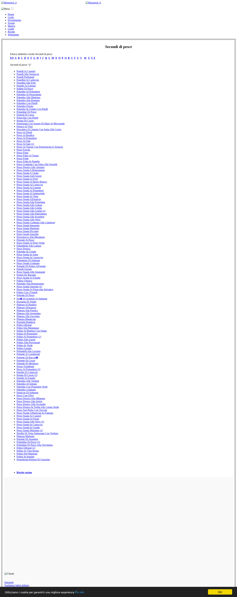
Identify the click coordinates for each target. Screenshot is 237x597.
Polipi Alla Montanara (28, 328)
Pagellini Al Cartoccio (28, 80)
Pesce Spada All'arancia (29, 199)
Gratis (11, 17)
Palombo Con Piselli (27, 103)
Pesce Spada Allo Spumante (31, 272)
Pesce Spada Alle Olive (28, 219)
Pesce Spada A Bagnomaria (31, 170)
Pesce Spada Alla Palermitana (32, 213)
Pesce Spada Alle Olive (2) (30, 421)
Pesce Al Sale (23, 141)
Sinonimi (9, 582)
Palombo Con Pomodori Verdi (32, 386)
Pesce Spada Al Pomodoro (30, 190)
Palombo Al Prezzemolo (29, 94)
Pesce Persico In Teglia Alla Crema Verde (38, 407)
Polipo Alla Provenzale (28, 342)
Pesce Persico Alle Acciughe (31, 404)
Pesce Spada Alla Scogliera (30, 216)
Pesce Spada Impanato (28, 225)
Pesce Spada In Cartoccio (30, 424)
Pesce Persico (23, 248)
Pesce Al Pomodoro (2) (28, 369)
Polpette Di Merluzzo (27, 363)
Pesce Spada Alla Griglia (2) (31, 211)
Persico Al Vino (25, 126)
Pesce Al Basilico (25, 135)
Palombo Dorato (25, 106)
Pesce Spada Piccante (28, 231)
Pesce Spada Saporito (28, 234)
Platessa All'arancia (26, 307)
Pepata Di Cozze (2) (27, 375)
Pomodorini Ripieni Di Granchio (33, 459)
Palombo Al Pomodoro (28, 91)
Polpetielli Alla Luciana (28, 351)
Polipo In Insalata (25, 456)
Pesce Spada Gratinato (28, 263)
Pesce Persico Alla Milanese (31, 398)
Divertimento (14, 20)
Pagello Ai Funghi (26, 378)
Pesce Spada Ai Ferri (27, 178)
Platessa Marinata (25, 436)
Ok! (220, 592)
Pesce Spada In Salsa (27, 254)
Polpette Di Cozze (26, 360)
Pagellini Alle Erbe (26, 82)
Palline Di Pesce (25, 88)
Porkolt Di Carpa (25, 114)
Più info (79, 592)
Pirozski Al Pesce (25, 240)
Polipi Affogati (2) (26, 447)
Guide (11, 28)
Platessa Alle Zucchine (28, 316)
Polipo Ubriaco (24, 280)
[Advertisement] (27, 526)
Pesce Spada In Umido (28, 427)
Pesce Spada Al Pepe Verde (31, 243)
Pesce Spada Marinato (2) (30, 430)
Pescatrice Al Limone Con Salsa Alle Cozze (39, 129)
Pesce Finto (22, 152)
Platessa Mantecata (26, 319)
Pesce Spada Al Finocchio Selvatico (35, 289)
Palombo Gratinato (26, 389)
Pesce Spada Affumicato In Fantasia (35, 413)
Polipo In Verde (25, 345)
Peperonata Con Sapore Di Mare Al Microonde (41, 123)
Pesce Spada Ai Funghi (28, 277)
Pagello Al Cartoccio (27, 372)
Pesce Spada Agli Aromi (29, 176)
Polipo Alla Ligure (26, 339)
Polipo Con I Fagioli (27, 292)
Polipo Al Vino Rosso (28, 450)
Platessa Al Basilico (27, 304)
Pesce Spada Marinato (28, 228)
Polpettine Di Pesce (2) (28, 442)
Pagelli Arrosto (24, 269)
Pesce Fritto (23, 158)
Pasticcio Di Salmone (27, 392)
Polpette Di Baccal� (27, 357)
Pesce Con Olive (25, 395)
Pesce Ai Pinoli (24, 132)
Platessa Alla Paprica (27, 310)
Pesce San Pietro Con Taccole (32, 410)
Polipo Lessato (24, 348)
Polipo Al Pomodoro (27, 333)
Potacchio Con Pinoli (27, 117)
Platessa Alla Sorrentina (29, 313)
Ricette (11, 31)
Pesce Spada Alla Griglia (29, 208)
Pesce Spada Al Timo (27, 196)
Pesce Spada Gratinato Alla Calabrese (36, 222)
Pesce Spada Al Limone (29, 187)
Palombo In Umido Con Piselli (32, 109)
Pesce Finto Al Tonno (28, 155)
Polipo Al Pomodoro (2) (29, 336)
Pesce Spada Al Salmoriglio (31, 193)
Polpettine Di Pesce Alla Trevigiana (35, 445)
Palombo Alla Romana (28, 100)
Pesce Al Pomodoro (27, 138)
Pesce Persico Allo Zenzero (30, 167)
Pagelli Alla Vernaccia (28, 74)
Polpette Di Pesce (26, 295)
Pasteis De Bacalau (26, 275)
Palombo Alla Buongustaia (30, 283)
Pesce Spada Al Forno (28, 418)
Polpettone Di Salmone (28, 260)
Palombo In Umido (26, 251)
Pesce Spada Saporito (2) (29, 286)
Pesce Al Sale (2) (25, 144)
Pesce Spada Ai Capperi (29, 415)
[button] (12, 9)
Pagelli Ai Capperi (26, 71)
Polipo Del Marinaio (27, 453)
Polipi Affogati (24, 325)
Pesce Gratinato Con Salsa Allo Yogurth (37, 164)
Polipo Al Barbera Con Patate (32, 330)
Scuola (11, 23)
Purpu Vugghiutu (25, 366)
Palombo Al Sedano (27, 383)
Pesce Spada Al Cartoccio (30, 184)
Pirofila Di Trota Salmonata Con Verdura (37, 433)
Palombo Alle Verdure (28, 381)
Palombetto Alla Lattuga (29, 245)
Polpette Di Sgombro (27, 439)
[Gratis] (93, 2)
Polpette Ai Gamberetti (28, 354)
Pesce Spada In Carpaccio (30, 257)
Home (11, 14)
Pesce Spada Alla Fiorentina (31, 202)
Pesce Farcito (23, 149)
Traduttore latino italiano (16, 585)
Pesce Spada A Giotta (28, 173)
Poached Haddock (26, 322)
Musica (11, 26)
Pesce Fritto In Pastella (28, 161)
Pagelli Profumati (25, 77)
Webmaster (13, 34)
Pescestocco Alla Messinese (31, 237)
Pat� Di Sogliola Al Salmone (32, 298)
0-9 (12, 58)
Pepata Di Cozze (25, 120)
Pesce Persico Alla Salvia (29, 401)
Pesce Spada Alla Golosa (29, 205)
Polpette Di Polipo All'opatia (31, 266)
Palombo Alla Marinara (28, 97)
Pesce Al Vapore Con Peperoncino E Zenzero (40, 146)
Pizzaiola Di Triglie (26, 301)
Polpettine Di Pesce (26, 112)
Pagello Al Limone (26, 85)
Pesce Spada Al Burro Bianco (32, 181)
